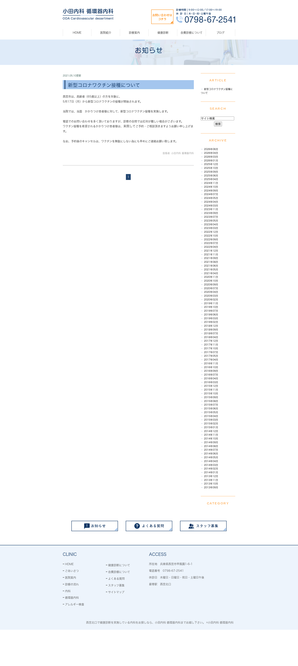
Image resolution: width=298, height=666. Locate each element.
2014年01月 (211, 472)
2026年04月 (211, 153)
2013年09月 (211, 487)
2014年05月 (211, 457)
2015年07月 (211, 405)
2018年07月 (211, 333)
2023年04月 (211, 224)
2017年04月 (211, 359)
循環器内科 (72, 597)
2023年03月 (211, 228)
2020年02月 (211, 299)
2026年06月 (211, 149)
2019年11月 (211, 303)
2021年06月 (211, 266)
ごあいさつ (72, 570)
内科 (68, 591)
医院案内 (70, 577)
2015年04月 (211, 416)
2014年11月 (211, 435)
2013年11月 (211, 480)
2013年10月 (211, 483)
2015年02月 (211, 423)
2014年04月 (211, 461)
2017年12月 (211, 341)
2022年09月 (211, 239)
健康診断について (119, 565)
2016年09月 (211, 371)
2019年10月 (211, 307)
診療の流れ (72, 584)
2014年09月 (211, 442)
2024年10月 (211, 187)
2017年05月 (211, 356)
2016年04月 (211, 378)
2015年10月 (211, 393)
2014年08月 (211, 446)
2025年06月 (211, 175)
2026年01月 (211, 160)
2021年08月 (211, 262)
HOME (77, 32)
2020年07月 (211, 288)
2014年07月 (211, 450)
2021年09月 (211, 258)
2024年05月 (211, 198)
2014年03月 (211, 465)
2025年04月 (211, 179)
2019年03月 (211, 318)
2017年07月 (211, 352)
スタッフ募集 (116, 585)
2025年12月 (211, 164)
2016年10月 (211, 367)
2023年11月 (211, 209)
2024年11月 (211, 183)
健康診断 (162, 32)
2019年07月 (211, 311)
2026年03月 (211, 157)
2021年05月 (211, 269)
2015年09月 (211, 397)
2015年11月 (211, 390)
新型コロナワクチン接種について (104, 85)
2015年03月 (211, 420)
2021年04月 (211, 273)
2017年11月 (211, 344)
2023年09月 (211, 213)
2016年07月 (211, 374)
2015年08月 (211, 401)
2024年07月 (211, 194)
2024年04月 (211, 202)
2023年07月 (211, 217)
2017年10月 (211, 348)
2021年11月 (211, 254)
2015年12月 (211, 386)
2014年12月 (211, 431)
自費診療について (191, 32)
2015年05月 (211, 412)
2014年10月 (211, 438)
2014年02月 (211, 468)
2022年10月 (211, 235)
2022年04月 (211, 247)
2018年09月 (211, 329)
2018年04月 (211, 337)
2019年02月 (211, 322)
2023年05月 (211, 220)
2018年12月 (211, 326)
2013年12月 (211, 476)
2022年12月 (211, 232)
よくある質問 (116, 578)
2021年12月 (211, 251)
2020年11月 (211, 277)
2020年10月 (211, 281)
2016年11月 (211, 363)
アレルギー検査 (74, 604)
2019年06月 (211, 314)
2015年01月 (211, 427)
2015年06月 (211, 408)
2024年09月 (211, 190)
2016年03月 (211, 382)
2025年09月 (211, 172)
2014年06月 (211, 453)
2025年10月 (211, 168)
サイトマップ (116, 592)
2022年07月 (211, 243)
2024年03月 (211, 205)
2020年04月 (211, 292)
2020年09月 (211, 284)
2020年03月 (211, 296)
